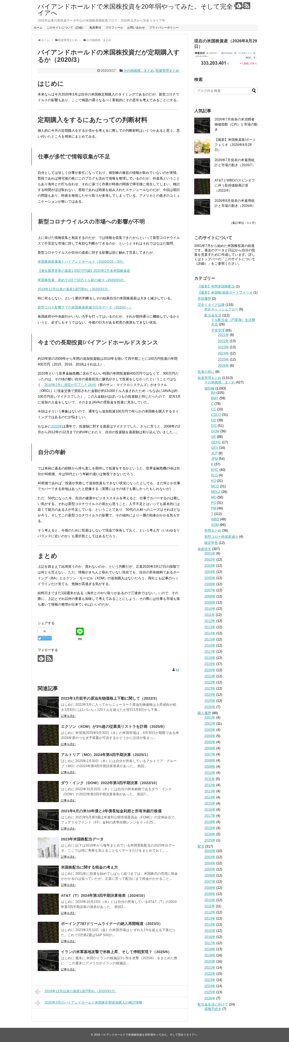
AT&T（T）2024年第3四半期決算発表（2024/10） (104, 895)
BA (213, 392)
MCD (215, 486)
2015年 (209, 639)
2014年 (209, 633)
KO (213, 481)
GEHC (216, 442)
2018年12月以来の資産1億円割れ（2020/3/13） (74, 289)
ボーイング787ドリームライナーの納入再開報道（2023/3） (112, 924)
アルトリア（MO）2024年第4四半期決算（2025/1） (105, 755)
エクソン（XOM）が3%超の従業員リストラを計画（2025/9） (114, 726)
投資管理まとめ (167, 70)
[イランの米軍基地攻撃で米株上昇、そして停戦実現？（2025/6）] (48, 960)
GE (213, 437)
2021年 (223, 335)
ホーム (38, 27)
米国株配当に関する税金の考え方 (89, 867)
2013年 (209, 627)
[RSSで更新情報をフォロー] (246, 5)
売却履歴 (204, 298)
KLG (214, 475)
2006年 (209, 584)
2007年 (209, 590)
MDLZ (215, 492)
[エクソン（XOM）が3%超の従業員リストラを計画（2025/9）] (48, 735)
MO (213, 497)
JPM (214, 459)
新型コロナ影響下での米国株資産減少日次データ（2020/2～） (85, 307)
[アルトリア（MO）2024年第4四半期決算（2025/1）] (48, 763)
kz (177, 669)
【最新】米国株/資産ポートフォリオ (225, 292)
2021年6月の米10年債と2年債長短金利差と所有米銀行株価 (111, 811)
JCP (214, 453)
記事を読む (68, 716)
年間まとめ (212, 530)
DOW (215, 431)
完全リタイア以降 (211, 305)
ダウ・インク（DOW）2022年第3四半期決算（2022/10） (110, 783)
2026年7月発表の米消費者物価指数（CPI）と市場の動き (236, 124)
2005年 (209, 578)
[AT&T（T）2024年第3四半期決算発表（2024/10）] (48, 904)
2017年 (209, 651)
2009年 (209, 602)
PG (213, 503)
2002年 (209, 559)
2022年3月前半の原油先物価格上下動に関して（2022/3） (110, 698)
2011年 (209, 615)
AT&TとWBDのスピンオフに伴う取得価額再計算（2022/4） (235, 185)
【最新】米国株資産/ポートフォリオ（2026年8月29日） (235, 145)
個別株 (209, 388)
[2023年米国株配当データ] (48, 847)
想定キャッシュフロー (221, 309)
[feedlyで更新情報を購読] (238, 5)
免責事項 (95, 27)
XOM (215, 525)
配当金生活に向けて (213, 1004)
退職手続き (212, 1009)
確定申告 (211, 543)
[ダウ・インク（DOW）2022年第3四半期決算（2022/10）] (48, 791)
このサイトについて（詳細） (66, 27)
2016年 (209, 645)
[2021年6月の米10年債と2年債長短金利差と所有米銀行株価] (48, 819)
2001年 (209, 553)
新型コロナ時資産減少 (221, 536)
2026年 (223, 365)
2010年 (56, 426)
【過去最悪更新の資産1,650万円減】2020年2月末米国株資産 (84, 271)
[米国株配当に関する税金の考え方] (48, 876)
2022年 (223, 341)
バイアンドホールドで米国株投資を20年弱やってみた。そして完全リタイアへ (142, 9)
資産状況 (204, 549)
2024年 (223, 353)
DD (213, 420)
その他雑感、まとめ (138, 70)
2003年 (209, 565)
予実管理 (218, 330)
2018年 (209, 658)
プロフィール (114, 27)
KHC (215, 470)
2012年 (209, 621)
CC (213, 409)
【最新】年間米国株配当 (216, 286)
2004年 (209, 572)
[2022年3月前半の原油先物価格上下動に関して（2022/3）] (48, 707)
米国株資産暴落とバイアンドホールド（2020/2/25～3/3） (81, 261)
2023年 (223, 347)
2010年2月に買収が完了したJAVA (70, 385)
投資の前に (206, 372)
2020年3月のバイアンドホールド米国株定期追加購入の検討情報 (93, 1002)
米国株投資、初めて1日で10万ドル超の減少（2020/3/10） (82, 280)
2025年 (223, 359)
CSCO (216, 415)
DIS (214, 426)
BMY (215, 398)
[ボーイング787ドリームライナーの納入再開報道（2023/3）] (48, 932)
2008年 (209, 596)
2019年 (209, 664)
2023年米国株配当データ (82, 839)
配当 (201, 846)
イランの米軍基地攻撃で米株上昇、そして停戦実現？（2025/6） (116, 952)
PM (213, 508)
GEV (214, 448)
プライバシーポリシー (164, 27)
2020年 (209, 670)
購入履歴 (204, 713)
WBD (215, 519)
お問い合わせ (136, 27)
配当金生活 (212, 315)
